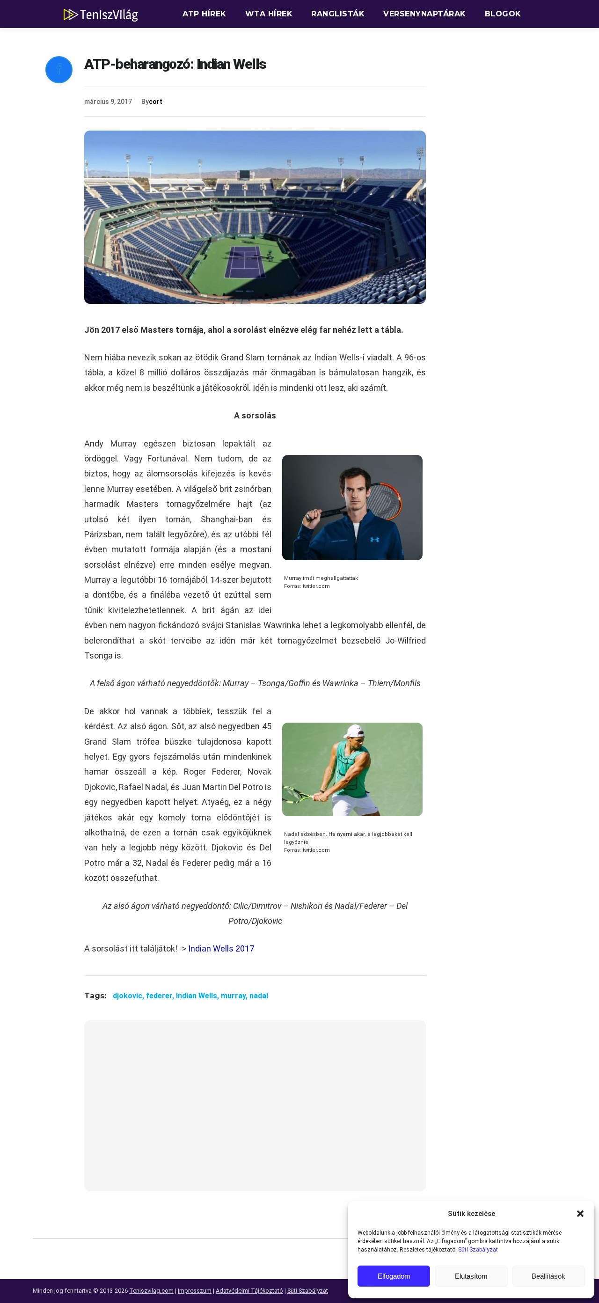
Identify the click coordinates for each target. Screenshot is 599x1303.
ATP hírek (204, 13)
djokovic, (129, 995)
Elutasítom (471, 1276)
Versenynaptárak (424, 13)
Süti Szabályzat (478, 1249)
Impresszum (195, 1290)
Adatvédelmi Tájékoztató (249, 1290)
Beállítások (548, 1276)
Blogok (503, 13)
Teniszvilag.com (151, 1290)
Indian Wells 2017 (221, 948)
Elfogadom (394, 1276)
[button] (580, 1213)
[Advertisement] (255, 1111)
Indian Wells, (198, 995)
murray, (235, 995)
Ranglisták (338, 13)
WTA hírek (269, 13)
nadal (258, 995)
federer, (161, 995)
